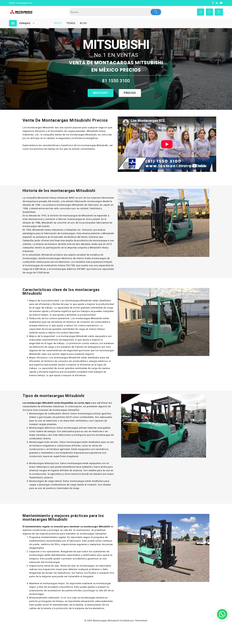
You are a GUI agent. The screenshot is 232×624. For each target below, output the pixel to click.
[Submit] (156, 12)
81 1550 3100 (116, 80)
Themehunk (141, 620)
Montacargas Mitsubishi (106, 620)
